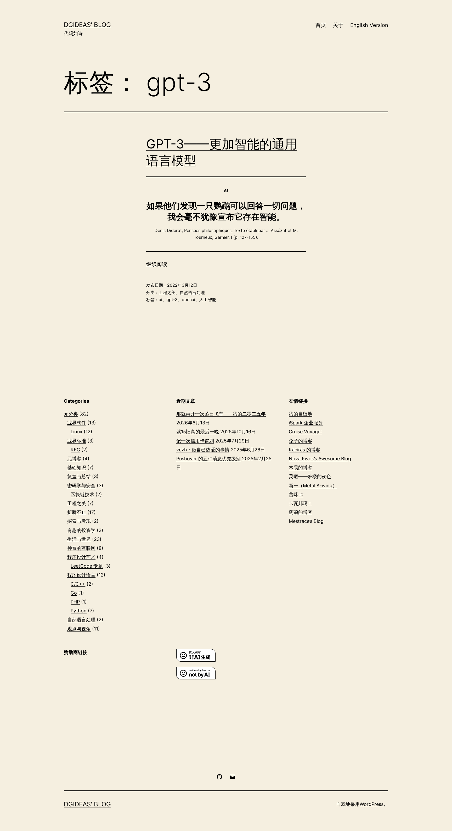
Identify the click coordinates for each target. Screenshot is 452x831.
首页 (320, 25)
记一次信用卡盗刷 (195, 441)
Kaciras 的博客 (304, 449)
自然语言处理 (192, 292)
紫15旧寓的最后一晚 (197, 431)
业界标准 (76, 441)
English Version (369, 25)
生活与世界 (79, 539)
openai (188, 299)
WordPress (371, 804)
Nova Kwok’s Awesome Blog (320, 458)
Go (74, 593)
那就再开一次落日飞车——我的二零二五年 (221, 414)
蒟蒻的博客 (300, 512)
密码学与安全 (81, 485)
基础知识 (76, 467)
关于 (338, 25)
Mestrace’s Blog (306, 521)
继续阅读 (156, 264)
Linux (76, 431)
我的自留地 (300, 414)
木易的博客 (300, 467)
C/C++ (78, 584)
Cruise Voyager (305, 431)
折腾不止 (76, 512)
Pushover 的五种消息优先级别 (208, 458)
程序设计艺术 (81, 557)
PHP (75, 602)
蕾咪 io (296, 494)
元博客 (74, 458)
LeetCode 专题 (87, 566)
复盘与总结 (79, 476)
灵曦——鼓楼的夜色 (310, 476)
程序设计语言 (81, 575)
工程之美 (167, 292)
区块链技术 (82, 494)
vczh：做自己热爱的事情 (202, 449)
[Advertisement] (113, 702)
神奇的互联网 (81, 548)
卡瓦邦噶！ (300, 503)
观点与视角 (79, 628)
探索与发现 (79, 521)
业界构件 (76, 422)
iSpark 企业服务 (306, 422)
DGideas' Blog (87, 25)
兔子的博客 (300, 441)
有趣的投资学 (81, 530)
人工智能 (207, 299)
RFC (75, 449)
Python (79, 610)
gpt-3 (172, 299)
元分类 (71, 414)
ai (160, 299)
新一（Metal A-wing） (313, 485)
